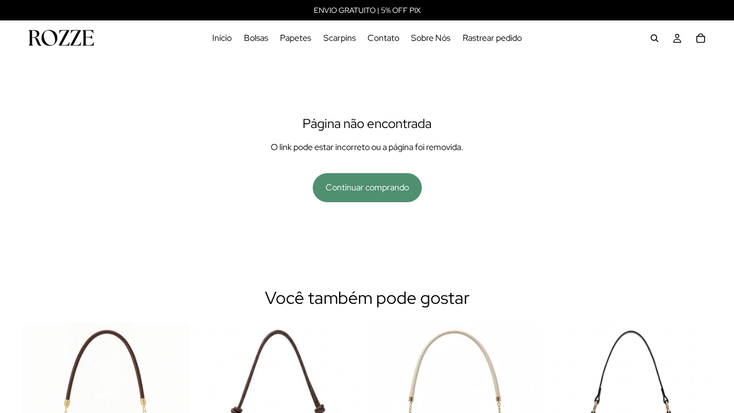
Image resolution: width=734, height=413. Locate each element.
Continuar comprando (367, 187)
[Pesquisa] (654, 38)
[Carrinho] (701, 38)
